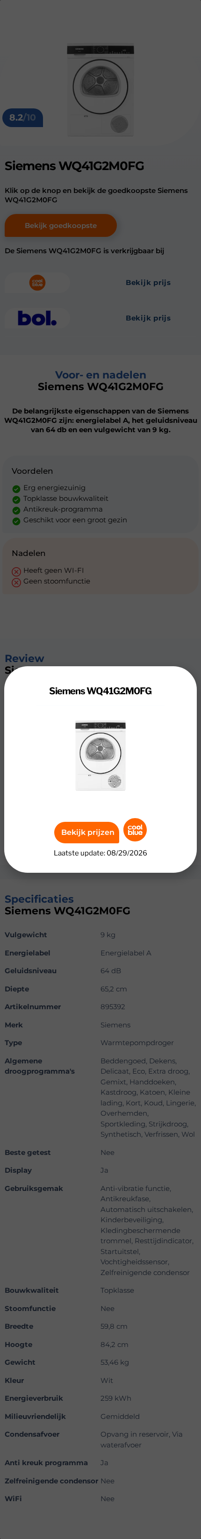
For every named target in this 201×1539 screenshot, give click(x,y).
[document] (100, 769)
